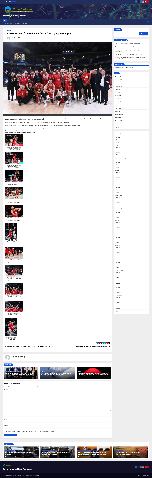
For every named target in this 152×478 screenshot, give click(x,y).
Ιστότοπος (6, 425)
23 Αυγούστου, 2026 (10, 456)
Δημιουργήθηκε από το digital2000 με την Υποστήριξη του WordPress (15, 475)
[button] (145, 21)
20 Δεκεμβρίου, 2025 (120, 456)
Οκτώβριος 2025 (118, 89)
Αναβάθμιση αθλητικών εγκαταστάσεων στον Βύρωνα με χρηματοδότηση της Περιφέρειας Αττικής (19, 374)
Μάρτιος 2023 (118, 127)
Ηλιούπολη (96, 20)
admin (91, 456)
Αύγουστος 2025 (118, 95)
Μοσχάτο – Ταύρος (123, 20)
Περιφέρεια (17, 23)
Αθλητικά (7, 371)
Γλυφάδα (53, 20)
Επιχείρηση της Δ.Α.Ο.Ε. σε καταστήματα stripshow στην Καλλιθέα (129, 54)
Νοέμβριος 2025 (118, 86)
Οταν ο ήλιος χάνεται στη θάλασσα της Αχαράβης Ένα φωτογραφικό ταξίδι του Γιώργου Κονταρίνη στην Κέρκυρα (93, 374)
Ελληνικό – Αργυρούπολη (76, 20)
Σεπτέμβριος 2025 (119, 92)
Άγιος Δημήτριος (12, 20)
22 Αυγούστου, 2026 (47, 456)
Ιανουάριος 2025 (118, 117)
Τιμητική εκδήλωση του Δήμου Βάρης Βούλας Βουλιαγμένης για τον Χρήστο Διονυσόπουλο (92, 453)
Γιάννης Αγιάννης (17, 37)
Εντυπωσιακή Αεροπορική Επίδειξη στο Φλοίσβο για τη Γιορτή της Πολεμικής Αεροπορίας (56, 374)
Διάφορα (25, 23)
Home (139, 475)
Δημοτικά (118, 137)
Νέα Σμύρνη (134, 20)
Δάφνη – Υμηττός (62, 20)
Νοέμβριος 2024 (118, 123)
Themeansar (36, 475)
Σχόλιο (6, 389)
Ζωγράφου (88, 20)
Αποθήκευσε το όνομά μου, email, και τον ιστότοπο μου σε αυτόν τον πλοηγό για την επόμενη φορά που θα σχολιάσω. (30, 431)
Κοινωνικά (118, 139)
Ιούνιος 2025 (118, 101)
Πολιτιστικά (118, 142)
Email (5, 419)
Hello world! (130, 67)
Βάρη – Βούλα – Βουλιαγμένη (33, 20)
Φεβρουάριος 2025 (119, 114)
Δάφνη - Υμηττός (44, 450)
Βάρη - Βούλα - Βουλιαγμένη (83, 450)
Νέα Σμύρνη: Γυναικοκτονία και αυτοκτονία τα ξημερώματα (127, 43)
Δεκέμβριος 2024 (118, 120)
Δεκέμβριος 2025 (118, 83)
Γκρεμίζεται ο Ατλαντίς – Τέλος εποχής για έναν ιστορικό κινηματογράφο (130, 46)
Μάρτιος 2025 (118, 111)
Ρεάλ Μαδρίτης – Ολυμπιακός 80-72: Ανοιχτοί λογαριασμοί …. (92, 346)
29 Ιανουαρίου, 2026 (83, 456)
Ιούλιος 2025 (118, 98)
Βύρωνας (46, 20)
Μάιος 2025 (117, 105)
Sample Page (143, 475)
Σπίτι (148, 475)
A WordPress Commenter (120, 67)
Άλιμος (21, 20)
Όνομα (6, 414)
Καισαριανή (105, 20)
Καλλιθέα (113, 20)
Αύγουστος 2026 (118, 76)
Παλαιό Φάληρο (8, 23)
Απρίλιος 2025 (118, 108)
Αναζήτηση (117, 29)
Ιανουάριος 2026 (118, 79)
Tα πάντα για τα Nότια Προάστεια (14, 16)
